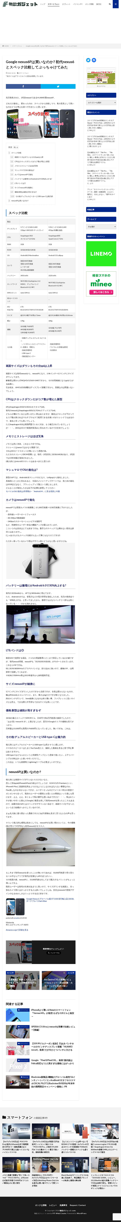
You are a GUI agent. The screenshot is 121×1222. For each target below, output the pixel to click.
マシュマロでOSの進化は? (22, 170)
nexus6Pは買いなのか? (18, 201)
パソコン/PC (78, 4)
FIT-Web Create (59, 1213)
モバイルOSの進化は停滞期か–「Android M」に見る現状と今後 (33, 491)
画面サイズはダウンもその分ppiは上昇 (27, 157)
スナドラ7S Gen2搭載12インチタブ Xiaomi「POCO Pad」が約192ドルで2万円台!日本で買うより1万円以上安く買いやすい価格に (101, 124)
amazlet (16, 918)
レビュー (53, 1205)
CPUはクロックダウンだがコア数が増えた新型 (30, 161)
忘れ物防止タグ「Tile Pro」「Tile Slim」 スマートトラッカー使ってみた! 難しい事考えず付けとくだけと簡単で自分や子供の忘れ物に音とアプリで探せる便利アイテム (101, 157)
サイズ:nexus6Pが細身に (22, 188)
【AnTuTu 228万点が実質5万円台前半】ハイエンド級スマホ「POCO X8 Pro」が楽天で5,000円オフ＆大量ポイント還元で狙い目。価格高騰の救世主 (45, 1146)
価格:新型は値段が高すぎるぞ (24, 192)
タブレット (66, 4)
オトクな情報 (41, 1205)
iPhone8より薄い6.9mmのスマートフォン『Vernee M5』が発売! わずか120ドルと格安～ (52, 1013)
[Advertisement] (60, 25)
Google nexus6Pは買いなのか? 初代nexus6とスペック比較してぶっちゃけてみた (51, 46)
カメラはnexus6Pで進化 (22, 174)
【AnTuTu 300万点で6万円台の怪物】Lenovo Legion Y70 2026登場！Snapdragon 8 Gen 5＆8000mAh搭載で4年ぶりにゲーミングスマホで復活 (104, 1146)
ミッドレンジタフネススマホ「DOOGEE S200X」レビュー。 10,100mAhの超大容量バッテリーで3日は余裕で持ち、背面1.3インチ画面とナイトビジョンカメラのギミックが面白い (104, 1181)
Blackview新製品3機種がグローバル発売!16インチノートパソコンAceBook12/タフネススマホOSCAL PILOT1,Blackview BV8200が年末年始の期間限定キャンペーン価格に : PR (53, 1082)
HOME (6, 46)
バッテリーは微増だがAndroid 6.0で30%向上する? (31, 179)
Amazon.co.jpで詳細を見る (17, 930)
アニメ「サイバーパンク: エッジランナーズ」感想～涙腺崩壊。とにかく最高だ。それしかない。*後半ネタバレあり (101, 193)
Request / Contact (78, 1205)
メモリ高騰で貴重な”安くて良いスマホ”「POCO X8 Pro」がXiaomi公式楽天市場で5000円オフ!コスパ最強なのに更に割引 (16, 1179)
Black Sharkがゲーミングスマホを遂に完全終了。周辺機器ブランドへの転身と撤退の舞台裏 (75, 1177)
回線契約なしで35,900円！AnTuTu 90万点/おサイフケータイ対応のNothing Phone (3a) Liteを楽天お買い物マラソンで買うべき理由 (45, 1180)
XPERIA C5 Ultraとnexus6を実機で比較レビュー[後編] (53, 1028)
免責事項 (63, 1205)
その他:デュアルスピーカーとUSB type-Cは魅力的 (32, 196)
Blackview (25, 1077)
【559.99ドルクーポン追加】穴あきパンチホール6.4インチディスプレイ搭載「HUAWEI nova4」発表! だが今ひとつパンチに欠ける (52, 1046)
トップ (42, 4)
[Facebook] (23, 86)
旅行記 (98, 4)
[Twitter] (58, 86)
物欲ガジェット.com (68, 1211)
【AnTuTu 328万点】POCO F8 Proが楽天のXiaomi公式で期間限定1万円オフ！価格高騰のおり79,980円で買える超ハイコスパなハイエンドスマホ (15, 1146)
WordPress (81, 1213)
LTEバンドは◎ (18, 183)
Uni (90, 130)
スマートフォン (53, 4)
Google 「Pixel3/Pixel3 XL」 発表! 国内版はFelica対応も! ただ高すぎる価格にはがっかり (52, 1062)
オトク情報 (89, 4)
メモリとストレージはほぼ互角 (24, 166)
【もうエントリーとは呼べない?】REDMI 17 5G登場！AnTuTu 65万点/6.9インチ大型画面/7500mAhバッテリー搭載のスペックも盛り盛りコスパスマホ (75, 1146)
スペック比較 (15, 153)
